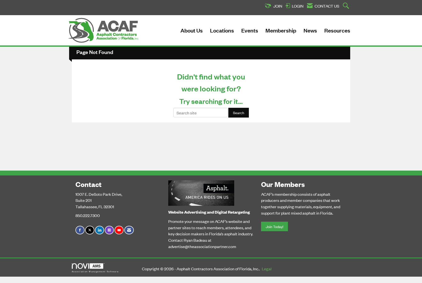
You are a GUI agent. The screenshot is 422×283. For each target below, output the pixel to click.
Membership (280, 30)
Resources (337, 30)
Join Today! (274, 226)
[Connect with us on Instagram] (109, 230)
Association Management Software (95, 272)
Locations (222, 30)
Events (249, 30)
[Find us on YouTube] (119, 230)
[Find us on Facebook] (79, 230)
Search (238, 112)
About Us (191, 30)
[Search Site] (346, 6)
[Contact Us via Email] (129, 230)
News (310, 30)
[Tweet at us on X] (89, 230)
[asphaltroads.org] (201, 192)
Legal (267, 268)
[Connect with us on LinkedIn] (99, 230)
